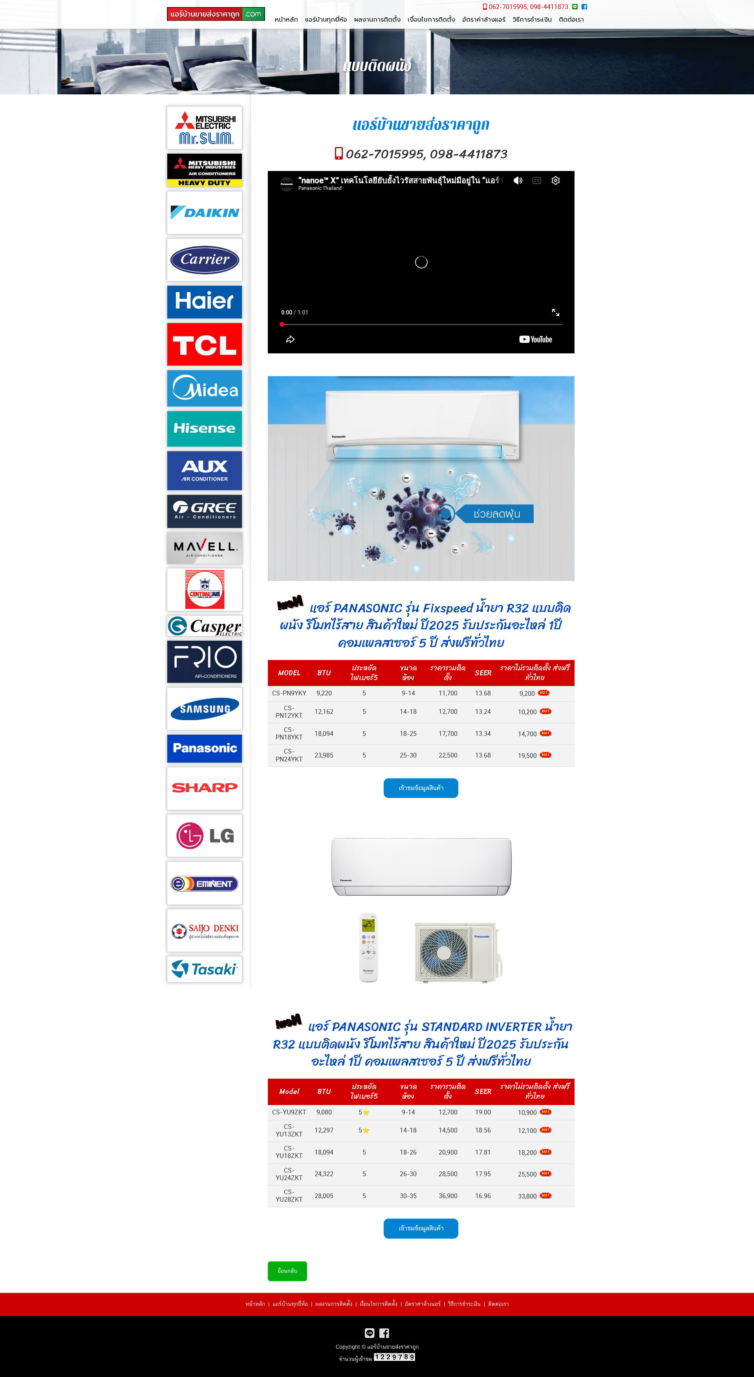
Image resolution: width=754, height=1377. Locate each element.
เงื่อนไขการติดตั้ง (431, 19)
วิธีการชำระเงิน (532, 19)
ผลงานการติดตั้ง (377, 19)
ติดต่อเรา (571, 19)
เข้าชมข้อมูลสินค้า (421, 788)
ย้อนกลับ (287, 1271)
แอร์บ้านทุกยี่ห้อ (326, 19)
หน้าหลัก (286, 19)
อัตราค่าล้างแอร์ (483, 19)
